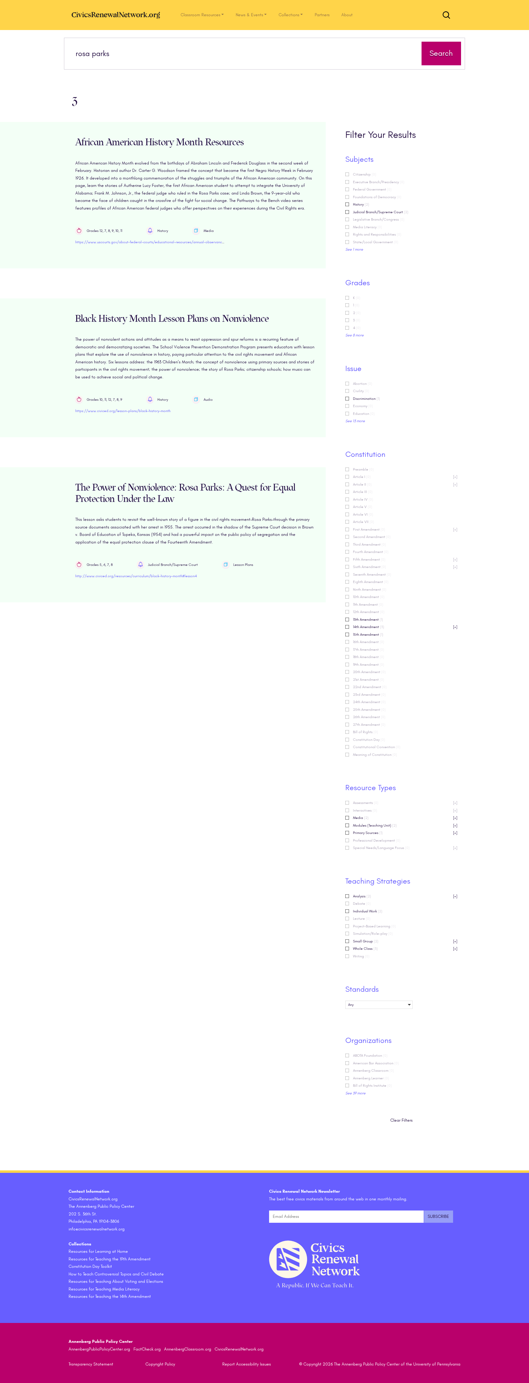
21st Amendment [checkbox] (368, 679)
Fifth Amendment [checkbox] (405, 559)
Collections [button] (289, 14)
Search (441, 53)
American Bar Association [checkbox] (376, 1063)
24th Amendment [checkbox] (369, 702)
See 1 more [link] (354, 249)
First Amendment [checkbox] (405, 529)
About (347, 14)
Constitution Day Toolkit (90, 1266)
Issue (353, 368)
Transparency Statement (91, 1364)
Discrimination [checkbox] (366, 398)
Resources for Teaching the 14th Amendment (110, 1296)
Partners (322, 14)
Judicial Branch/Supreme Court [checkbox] (380, 212)
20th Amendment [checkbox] (369, 672)
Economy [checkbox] (363, 406)
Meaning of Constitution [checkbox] (375, 754)
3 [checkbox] (356, 320)
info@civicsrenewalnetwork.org (97, 1229)
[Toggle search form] (446, 15)
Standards (362, 989)
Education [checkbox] (364, 413)
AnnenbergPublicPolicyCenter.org (99, 1349)
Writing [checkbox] (361, 956)
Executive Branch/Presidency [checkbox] (378, 182)
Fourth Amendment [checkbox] (370, 552)
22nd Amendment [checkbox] (370, 687)
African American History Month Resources (159, 142)
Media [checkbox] (405, 818)
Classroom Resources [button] (200, 14)
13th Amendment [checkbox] (368, 619)
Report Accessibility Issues (246, 1364)
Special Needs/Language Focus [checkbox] (405, 848)
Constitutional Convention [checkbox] (376, 747)
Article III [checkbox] (363, 492)
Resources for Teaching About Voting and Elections (116, 1281)
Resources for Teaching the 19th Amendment (110, 1259)
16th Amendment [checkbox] (368, 642)
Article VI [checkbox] (363, 514)
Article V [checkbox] (362, 507)
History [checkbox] (361, 204)
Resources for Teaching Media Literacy (104, 1289)
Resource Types (370, 787)
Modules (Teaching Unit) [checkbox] (405, 825)
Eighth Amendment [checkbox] (370, 582)
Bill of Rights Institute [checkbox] (372, 1085)
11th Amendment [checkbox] (368, 604)
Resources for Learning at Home (98, 1251)
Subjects (359, 159)
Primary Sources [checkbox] (405, 833)
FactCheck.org (147, 1349)
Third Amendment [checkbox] (369, 544)
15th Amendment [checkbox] (368, 634)
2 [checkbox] (357, 313)
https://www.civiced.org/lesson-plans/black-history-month (123, 411)
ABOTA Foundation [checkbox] (370, 1055)
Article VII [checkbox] (363, 522)
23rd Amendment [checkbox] (369, 694)
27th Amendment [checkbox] (369, 724)
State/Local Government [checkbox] (375, 242)
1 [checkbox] (356, 305)
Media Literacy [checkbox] (367, 227)
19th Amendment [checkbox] (368, 664)
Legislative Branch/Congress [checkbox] (378, 219)
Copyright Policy (160, 1364)
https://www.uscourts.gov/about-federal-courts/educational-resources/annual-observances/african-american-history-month (177, 242)
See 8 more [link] (354, 335)
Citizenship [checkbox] (364, 174)
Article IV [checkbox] (363, 499)
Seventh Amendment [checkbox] (372, 574)
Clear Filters (401, 1120)
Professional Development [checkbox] (376, 840)
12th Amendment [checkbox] (369, 612)
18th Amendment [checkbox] (368, 657)
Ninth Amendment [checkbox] (369, 589)
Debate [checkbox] (362, 903)
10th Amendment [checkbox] (369, 597)
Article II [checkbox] (405, 484)
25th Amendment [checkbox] (369, 709)
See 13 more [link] (355, 421)
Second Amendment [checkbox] (372, 537)
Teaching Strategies (377, 881)
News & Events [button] (249, 14)
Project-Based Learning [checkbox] (374, 926)
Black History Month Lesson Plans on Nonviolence (172, 318)
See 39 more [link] (355, 1093)
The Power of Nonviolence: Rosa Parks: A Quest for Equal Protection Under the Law (185, 493)
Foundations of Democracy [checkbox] (377, 197)
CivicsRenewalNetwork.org (239, 1349)
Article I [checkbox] (405, 477)
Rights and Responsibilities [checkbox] (377, 234)
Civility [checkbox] (361, 391)
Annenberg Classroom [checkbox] (373, 1070)
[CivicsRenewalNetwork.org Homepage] (117, 15)
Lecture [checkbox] (361, 918)
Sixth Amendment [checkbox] (405, 567)
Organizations (368, 1040)
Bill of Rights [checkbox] (365, 732)
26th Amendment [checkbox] (369, 717)
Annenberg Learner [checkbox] (371, 1078)
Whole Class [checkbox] (405, 948)
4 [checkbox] (357, 328)
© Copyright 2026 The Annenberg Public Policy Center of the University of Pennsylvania (379, 1364)
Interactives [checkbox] (405, 810)
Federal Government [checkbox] (372, 189)
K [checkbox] (356, 298)
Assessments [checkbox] (405, 803)
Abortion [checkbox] (362, 383)
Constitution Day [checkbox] (369, 739)
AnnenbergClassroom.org (187, 1349)
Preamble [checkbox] (363, 469)
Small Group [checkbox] (405, 941)
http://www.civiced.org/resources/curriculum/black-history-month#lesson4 (136, 576)
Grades (357, 282)
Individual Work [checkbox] (367, 911)
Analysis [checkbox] (405, 896)
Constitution (365, 454)
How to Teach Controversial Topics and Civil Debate (116, 1274)
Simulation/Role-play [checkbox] (373, 933)
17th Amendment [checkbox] (368, 649)
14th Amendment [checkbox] (405, 627)
